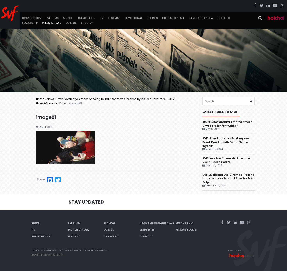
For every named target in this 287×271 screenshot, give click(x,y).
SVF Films (52, 18)
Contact (146, 236)
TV (102, 18)
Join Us (71, 23)
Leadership (30, 23)
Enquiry (87, 23)
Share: (41, 179)
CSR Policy (111, 236)
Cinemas (114, 18)
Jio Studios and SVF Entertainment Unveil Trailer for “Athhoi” (227, 124)
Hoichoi (223, 18)
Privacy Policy (186, 229)
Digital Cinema (173, 18)
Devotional (133, 18)
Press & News (51, 23)
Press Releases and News (157, 223)
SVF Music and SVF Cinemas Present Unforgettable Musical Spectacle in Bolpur (228, 178)
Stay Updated (86, 202)
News (50, 99)
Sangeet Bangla (201, 18)
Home (40, 99)
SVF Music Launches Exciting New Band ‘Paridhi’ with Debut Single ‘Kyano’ (226, 142)
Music (67, 18)
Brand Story (31, 18)
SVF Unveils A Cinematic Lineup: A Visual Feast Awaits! (226, 160)
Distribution (85, 18)
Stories (152, 18)
